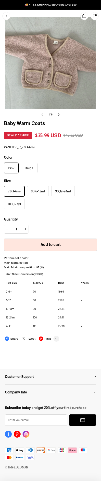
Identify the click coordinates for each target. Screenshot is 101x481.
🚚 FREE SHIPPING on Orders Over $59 (50, 4)
